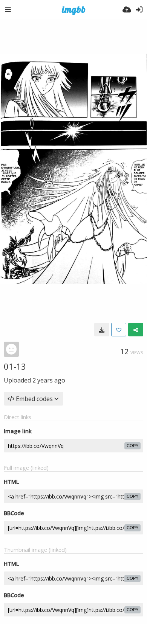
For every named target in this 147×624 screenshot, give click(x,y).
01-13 (15, 366)
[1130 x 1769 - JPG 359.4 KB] (101, 329)
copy (132, 445)
